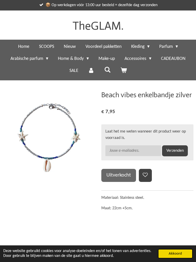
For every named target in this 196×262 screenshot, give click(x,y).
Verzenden (175, 151)
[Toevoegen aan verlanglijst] (145, 175)
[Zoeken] (107, 70)
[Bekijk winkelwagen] (123, 70)
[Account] (91, 70)
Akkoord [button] (175, 254)
